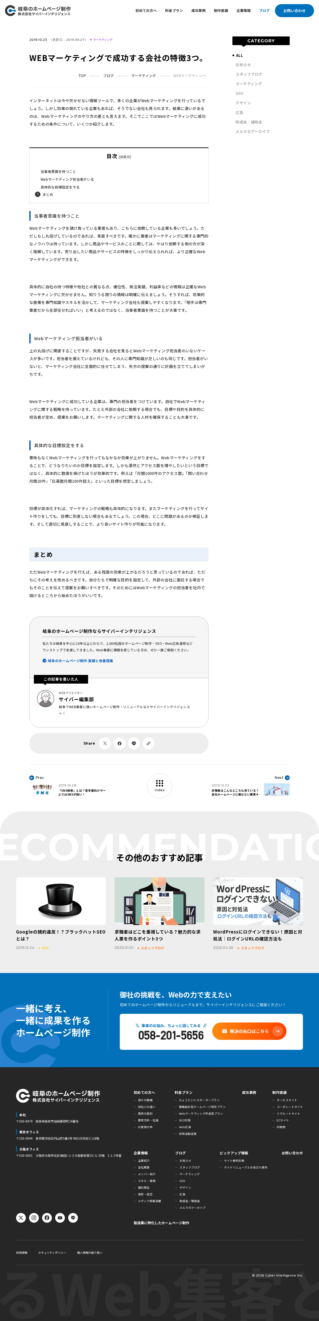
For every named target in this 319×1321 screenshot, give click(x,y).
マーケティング (103, 40)
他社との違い (147, 1107)
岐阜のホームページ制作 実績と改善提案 (80, 660)
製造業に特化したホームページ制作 (161, 1222)
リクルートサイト (288, 1113)
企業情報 (244, 10)
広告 (239, 112)
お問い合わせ (294, 10)
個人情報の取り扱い (89, 1252)
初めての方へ (146, 10)
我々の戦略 (145, 1100)
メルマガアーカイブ (253, 131)
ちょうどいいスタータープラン (199, 1100)
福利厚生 (144, 1187)
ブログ (264, 10)
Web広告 (185, 1127)
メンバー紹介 (147, 1174)
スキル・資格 (147, 1181)
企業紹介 (144, 1161)
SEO (239, 93)
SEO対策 (185, 1120)
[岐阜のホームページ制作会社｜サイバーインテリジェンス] (38, 10)
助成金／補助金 (249, 122)
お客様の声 (145, 1127)
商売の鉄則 (145, 1113)
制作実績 (221, 10)
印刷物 (281, 1127)
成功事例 (198, 10)
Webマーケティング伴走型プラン (201, 1113)
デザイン (243, 102)
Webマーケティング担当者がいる (67, 179)
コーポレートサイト (290, 1107)
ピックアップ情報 (234, 1152)
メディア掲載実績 (149, 1201)
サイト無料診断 (234, 1161)
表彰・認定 (145, 1194)
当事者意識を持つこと (58, 171)
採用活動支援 (188, 1134)
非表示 (125, 156)
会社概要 (144, 1167)
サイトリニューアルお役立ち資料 (246, 1167)
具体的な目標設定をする (60, 187)
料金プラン (174, 10)
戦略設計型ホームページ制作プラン (202, 1107)
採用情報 (21, 1252)
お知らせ (243, 64)
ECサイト (283, 1120)
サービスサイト (287, 1100)
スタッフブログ (249, 74)
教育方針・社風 (148, 1120)
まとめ (48, 194)
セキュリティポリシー (52, 1252)
